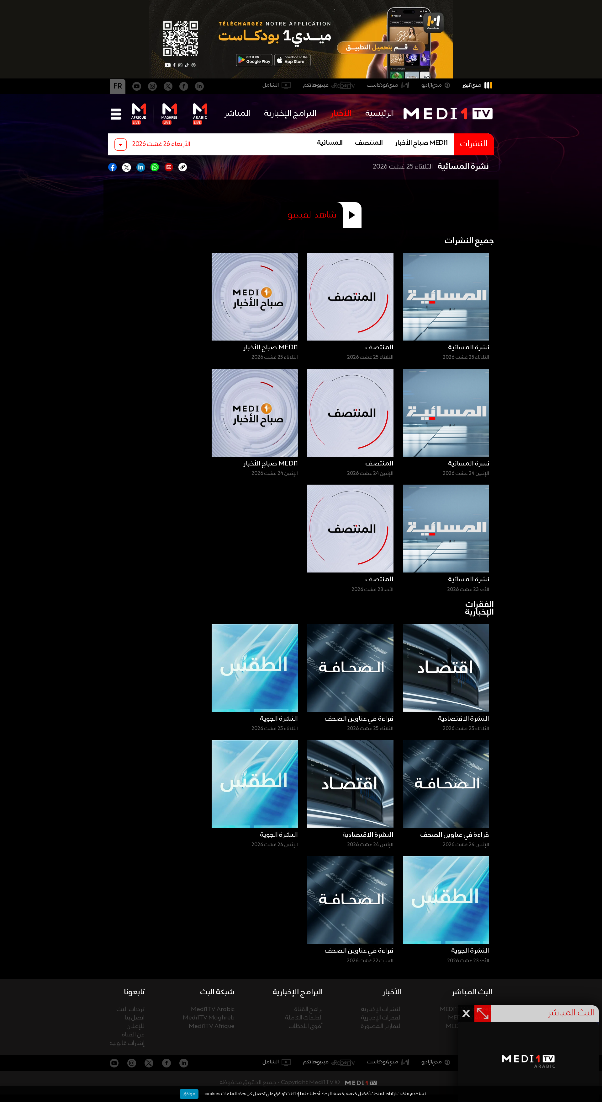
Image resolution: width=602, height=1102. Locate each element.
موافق (189, 1094)
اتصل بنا (135, 1018)
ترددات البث (131, 1009)
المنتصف (369, 143)
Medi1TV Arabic (213, 1009)
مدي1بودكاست (382, 85)
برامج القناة (308, 1009)
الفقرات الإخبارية (381, 1018)
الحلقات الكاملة (304, 1018)
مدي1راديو (431, 85)
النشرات (474, 144)
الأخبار (340, 113)
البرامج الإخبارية (290, 113)
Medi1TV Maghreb (209, 1018)
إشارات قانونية (127, 1043)
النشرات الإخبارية (381, 1009)
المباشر (237, 113)
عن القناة (133, 1035)
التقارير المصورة (381, 1026)
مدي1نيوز (471, 85)
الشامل (271, 85)
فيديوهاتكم (316, 85)
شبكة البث (217, 992)
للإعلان (136, 1026)
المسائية (330, 143)
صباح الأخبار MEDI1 (421, 143)
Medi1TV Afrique (212, 1026)
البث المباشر (472, 992)
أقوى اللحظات (306, 1026)
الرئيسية (380, 113)
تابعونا (134, 992)
